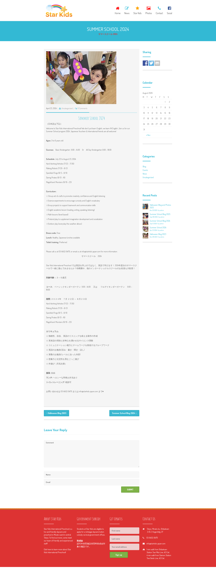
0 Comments (82, 108)
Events (145, 170)
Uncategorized (67, 108)
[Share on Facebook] (145, 63)
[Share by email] (157, 63)
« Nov (148, 135)
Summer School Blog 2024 (123, 413)
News (145, 173)
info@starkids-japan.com (155, 543)
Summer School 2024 (158, 227)
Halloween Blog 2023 (57, 413)
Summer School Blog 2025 (160, 214)
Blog (144, 166)
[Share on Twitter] (151, 63)
